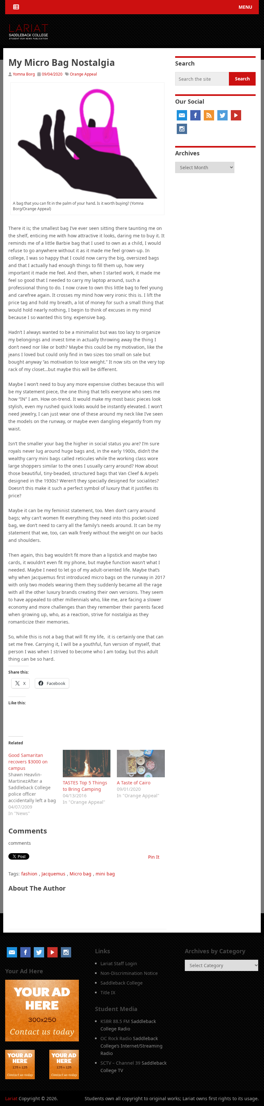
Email (182, 115)
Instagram (182, 129)
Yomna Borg (24, 74)
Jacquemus (53, 874)
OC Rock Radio (116, 1038)
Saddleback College (121, 983)
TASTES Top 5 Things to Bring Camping (85, 786)
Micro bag (80, 874)
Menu (245, 7)
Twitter (222, 115)
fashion (29, 874)
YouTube (236, 115)
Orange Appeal (83, 74)
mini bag (105, 874)
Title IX (107, 992)
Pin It (153, 857)
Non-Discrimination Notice (129, 973)
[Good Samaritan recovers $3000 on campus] (35, 783)
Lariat (11, 1098)
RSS (209, 115)
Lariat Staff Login (118, 963)
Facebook (195, 115)
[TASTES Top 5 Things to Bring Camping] (87, 763)
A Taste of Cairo (133, 783)
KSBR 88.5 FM (115, 1021)
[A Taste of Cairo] (141, 763)
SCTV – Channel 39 (120, 1063)
